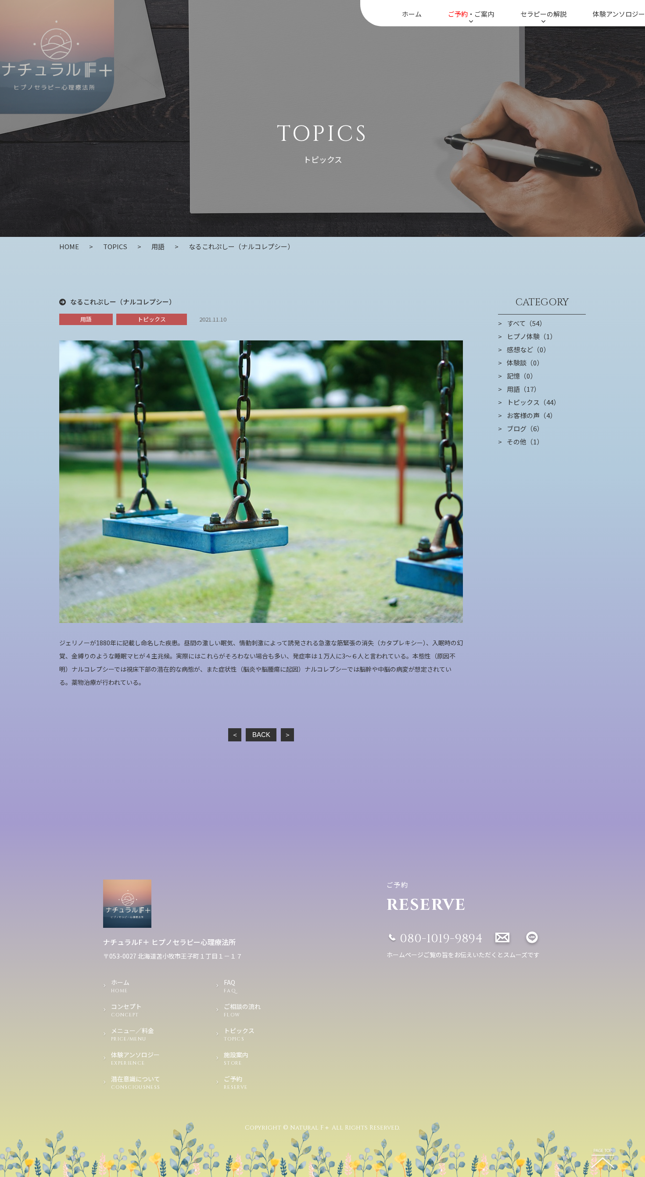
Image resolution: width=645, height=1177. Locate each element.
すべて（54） (526, 323)
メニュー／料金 (132, 1034)
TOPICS (115, 246)
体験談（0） (525, 362)
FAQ (230, 986)
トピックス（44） (533, 402)
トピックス (151, 319)
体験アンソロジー (619, 13)
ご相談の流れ (242, 1010)
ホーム (412, 13)
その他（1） (525, 441)
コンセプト (126, 1010)
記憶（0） (522, 376)
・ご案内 (471, 13)
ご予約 (235, 1082)
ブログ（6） (525, 428)
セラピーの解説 (543, 13)
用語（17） (523, 389)
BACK (261, 734)
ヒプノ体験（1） (531, 336)
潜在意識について (135, 1082)
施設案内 (236, 1058)
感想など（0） (528, 349)
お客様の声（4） (531, 415)
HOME (69, 246)
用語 (158, 246)
